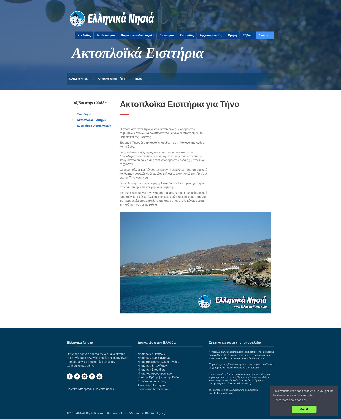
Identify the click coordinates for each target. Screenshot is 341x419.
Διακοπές (264, 35)
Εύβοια (247, 35)
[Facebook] (70, 376)
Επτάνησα (167, 35)
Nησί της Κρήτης (148, 377)
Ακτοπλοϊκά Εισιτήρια (91, 120)
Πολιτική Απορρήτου (80, 389)
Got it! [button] (304, 409)
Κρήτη (232, 35)
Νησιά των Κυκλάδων (151, 354)
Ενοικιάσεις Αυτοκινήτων (94, 125)
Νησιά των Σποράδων (151, 369)
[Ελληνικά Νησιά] (112, 28)
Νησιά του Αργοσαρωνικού (155, 373)
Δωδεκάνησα (106, 35)
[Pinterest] (92, 376)
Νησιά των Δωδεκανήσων (154, 358)
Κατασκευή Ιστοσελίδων (121, 413)
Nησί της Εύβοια (171, 377)
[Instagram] (85, 376)
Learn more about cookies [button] (290, 400)
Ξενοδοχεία (84, 114)
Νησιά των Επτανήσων (152, 365)
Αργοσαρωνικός (211, 35)
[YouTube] (99, 376)
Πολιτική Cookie (105, 389)
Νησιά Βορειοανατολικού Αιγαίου (158, 361)
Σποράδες (187, 35)
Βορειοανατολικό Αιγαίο (137, 35)
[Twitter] (77, 376)
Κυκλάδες (84, 35)
